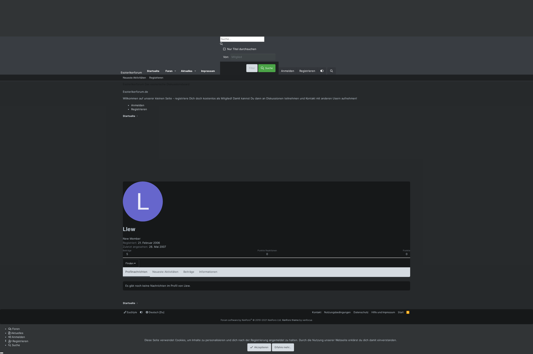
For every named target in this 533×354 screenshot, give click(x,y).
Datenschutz (361, 312)
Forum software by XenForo (251, 320)
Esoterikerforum (131, 72)
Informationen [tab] (208, 271)
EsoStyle (131, 312)
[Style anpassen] (322, 71)
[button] (175, 71)
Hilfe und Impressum (383, 312)
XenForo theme (290, 320)
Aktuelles (186, 71)
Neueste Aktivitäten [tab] (165, 271)
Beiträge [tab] (188, 271)
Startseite (153, 71)
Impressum (208, 71)
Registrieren (156, 77)
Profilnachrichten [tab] (136, 271)
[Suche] (331, 71)
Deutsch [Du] (156, 312)
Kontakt (316, 312)
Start (400, 312)
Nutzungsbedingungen (337, 312)
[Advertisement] (266, 150)
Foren (169, 71)
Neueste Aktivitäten (134, 77)
